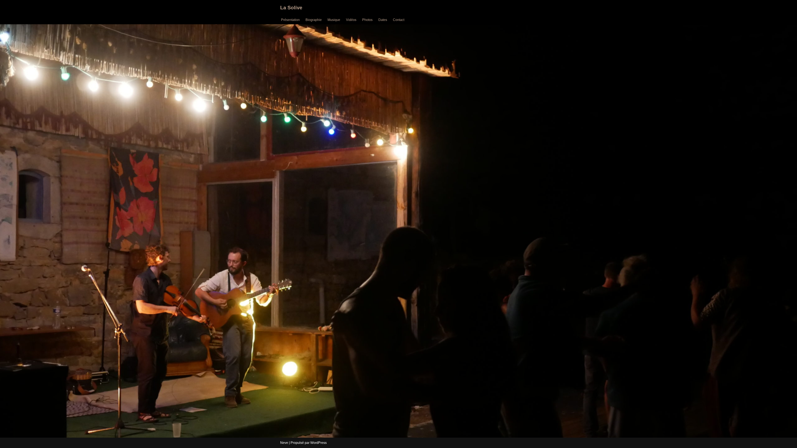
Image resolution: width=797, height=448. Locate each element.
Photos (367, 20)
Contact (398, 20)
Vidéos (351, 20)
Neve (284, 442)
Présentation (290, 20)
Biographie (314, 20)
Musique (334, 20)
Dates (382, 20)
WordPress (318, 442)
